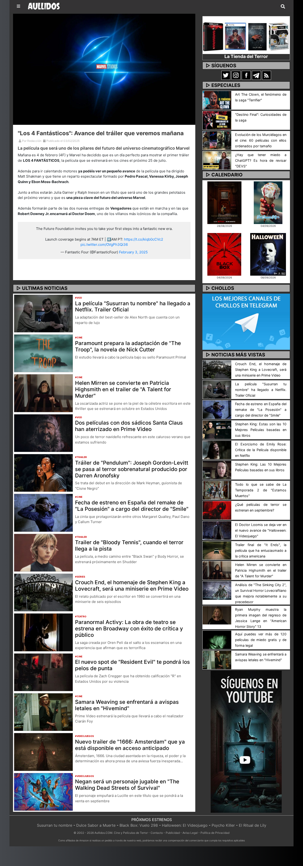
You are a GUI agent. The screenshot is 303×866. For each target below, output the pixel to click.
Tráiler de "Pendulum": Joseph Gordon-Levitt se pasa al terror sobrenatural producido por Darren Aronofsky (131, 469)
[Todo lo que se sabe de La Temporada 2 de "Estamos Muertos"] (217, 489)
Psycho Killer (223, 825)
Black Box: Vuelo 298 (139, 825)
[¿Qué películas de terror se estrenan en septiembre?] (217, 509)
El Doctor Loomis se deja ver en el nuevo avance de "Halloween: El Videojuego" (260, 530)
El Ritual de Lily (252, 825)
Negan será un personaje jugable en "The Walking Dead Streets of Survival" (127, 784)
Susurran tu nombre (54, 825)
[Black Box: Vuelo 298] (224, 253)
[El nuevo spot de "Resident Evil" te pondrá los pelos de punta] (43, 671)
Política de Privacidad (215, 833)
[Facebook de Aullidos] (246, 75)
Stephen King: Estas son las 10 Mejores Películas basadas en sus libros (260, 429)
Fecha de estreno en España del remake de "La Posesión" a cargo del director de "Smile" (131, 505)
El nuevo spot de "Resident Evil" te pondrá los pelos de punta (132, 665)
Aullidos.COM (103, 833)
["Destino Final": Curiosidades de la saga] (217, 119)
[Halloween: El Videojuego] (268, 253)
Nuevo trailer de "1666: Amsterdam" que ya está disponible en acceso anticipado (130, 744)
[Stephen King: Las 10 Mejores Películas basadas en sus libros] (217, 469)
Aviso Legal (190, 833)
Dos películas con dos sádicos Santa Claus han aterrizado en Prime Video (129, 425)
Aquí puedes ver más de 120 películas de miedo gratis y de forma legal (260, 639)
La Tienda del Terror (246, 56)
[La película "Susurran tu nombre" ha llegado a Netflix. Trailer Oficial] (43, 313)
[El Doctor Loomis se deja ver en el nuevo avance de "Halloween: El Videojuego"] (217, 530)
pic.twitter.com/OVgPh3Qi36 (104, 244)
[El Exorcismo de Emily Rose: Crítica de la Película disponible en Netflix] (217, 449)
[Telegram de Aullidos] (256, 75)
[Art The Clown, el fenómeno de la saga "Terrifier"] (217, 99)
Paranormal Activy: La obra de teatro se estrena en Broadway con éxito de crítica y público (129, 628)
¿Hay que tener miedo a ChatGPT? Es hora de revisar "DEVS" (260, 160)
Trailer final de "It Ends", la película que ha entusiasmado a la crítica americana (260, 550)
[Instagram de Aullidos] (236, 75)
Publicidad (173, 833)
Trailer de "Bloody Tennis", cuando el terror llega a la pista (129, 545)
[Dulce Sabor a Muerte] (268, 202)
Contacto (157, 833)
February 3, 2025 (133, 252)
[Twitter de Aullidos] (225, 75)
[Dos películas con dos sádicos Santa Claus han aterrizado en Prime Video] (43, 432)
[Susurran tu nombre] (224, 202)
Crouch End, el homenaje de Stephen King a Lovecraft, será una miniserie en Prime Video (131, 585)
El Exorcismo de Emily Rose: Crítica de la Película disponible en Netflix (260, 450)
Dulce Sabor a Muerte (96, 825)
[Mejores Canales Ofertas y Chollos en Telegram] (246, 322)
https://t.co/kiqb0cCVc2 (143, 239)
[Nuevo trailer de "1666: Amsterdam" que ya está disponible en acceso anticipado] (43, 751)
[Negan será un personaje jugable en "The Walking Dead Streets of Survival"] (43, 791)
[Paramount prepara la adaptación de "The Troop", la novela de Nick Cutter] (43, 352)
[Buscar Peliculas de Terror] (283, 6)
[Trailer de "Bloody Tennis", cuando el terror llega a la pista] (43, 552)
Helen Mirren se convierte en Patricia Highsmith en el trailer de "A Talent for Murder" (123, 389)
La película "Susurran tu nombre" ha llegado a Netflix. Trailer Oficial (132, 306)
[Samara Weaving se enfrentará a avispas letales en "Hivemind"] (43, 711)
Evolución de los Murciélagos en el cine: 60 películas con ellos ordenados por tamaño (260, 140)
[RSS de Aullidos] (266, 75)
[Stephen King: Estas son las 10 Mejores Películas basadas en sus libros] (217, 429)
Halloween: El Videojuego (185, 825)
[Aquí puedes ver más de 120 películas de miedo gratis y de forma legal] (217, 639)
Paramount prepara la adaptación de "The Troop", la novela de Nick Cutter (128, 346)
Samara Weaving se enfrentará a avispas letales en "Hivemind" (127, 705)
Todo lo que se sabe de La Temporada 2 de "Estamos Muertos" (260, 490)
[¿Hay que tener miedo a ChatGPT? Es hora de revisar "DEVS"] (217, 160)
